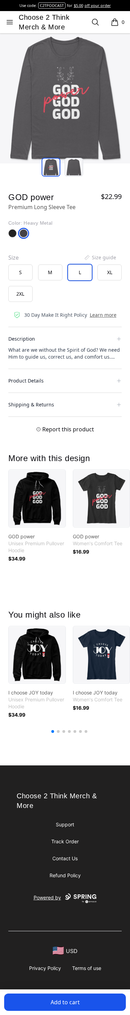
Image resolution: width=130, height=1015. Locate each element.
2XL (20, 293)
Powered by (47, 897)
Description (21, 338)
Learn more (103, 315)
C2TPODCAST (52, 5)
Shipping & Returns (31, 404)
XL (109, 272)
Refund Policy (65, 875)
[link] (37, 498)
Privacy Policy (45, 968)
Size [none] (13, 257)
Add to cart (65, 1002)
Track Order (65, 841)
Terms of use (86, 968)
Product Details (26, 380)
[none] (100, 257)
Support (65, 824)
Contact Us (65, 858)
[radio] (20, 272)
